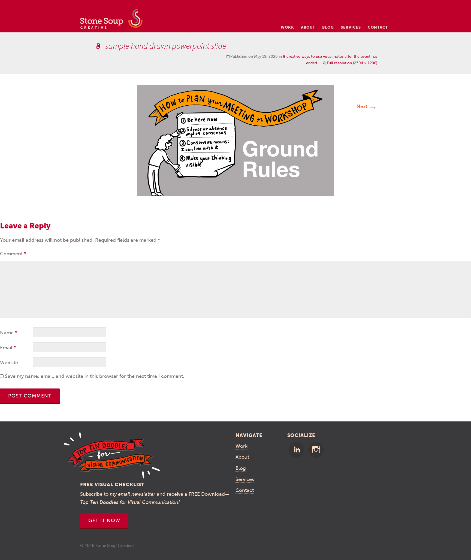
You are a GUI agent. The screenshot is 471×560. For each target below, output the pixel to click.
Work (287, 27)
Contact (378, 27)
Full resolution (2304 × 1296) (352, 63)
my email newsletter (132, 494)
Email (8, 348)
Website (9, 363)
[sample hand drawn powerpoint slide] (235, 140)
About (308, 27)
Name (8, 333)
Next (367, 106)
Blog (328, 27)
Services (351, 27)
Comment (13, 254)
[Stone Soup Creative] (111, 21)
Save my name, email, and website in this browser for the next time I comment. (94, 376)
